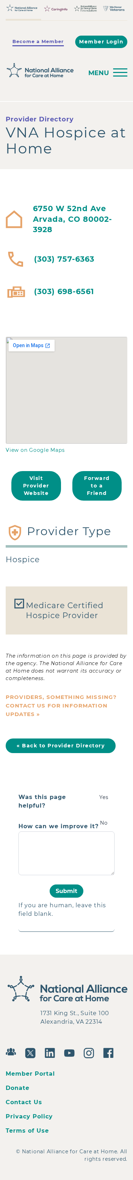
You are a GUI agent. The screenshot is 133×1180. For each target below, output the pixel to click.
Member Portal (30, 1073)
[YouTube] (71, 1052)
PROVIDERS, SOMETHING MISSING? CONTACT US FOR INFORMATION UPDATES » (61, 705)
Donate (17, 1088)
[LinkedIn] (52, 1052)
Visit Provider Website (36, 485)
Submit (66, 891)
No (104, 823)
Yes (104, 797)
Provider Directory (40, 119)
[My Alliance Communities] (13, 1051)
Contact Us (24, 1102)
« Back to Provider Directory (61, 745)
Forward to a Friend (97, 485)
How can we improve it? (58, 826)
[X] (32, 1052)
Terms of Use (27, 1130)
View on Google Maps (35, 450)
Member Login (101, 41)
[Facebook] (110, 1052)
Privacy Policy (29, 1116)
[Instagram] (91, 1052)
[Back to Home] (42, 70)
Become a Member (38, 41)
